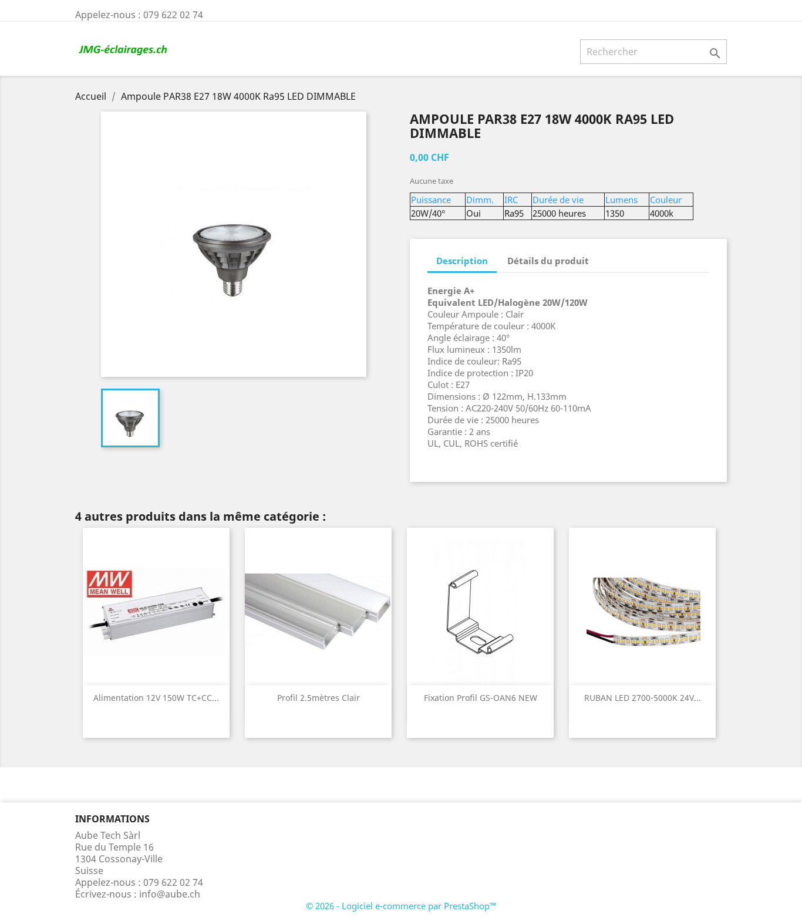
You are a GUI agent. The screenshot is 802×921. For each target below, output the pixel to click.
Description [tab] (462, 260)
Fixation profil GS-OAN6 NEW (480, 697)
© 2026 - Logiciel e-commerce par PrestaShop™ (401, 906)
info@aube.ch (169, 894)
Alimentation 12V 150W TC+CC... (156, 697)
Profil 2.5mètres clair (318, 697)
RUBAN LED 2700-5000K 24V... (642, 697)
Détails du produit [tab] (548, 260)
